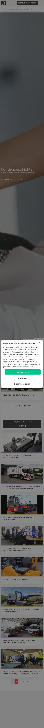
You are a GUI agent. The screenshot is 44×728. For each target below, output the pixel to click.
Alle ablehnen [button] (22, 378)
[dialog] (22, 364)
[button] (22, 384)
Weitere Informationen (25, 367)
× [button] (39, 342)
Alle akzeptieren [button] (22, 372)
